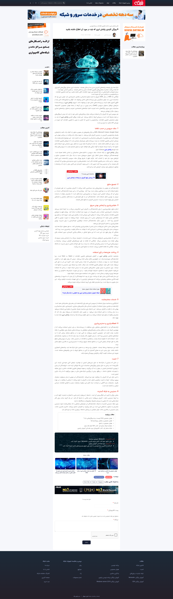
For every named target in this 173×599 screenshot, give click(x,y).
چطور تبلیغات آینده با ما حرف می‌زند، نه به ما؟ (36, 199)
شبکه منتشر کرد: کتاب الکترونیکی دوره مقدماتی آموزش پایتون (94, 428)
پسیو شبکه (45, 240)
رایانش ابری (107, 149)
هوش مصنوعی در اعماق (105, 423)
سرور (76, 596)
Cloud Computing (99, 477)
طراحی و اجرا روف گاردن (41, 231)
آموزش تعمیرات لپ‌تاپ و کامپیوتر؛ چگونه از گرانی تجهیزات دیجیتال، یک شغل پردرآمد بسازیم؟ (36, 181)
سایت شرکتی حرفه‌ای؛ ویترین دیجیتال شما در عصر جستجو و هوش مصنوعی (36, 162)
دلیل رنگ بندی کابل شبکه (36, 190)
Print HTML (87, 482)
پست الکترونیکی (112, 510)
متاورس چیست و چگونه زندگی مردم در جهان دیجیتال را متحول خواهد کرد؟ (36, 118)
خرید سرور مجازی (43, 238)
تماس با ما (89, 3)
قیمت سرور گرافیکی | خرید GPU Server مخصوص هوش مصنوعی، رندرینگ (36, 153)
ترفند (108, 3)
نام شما (115, 503)
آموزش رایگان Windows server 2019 (108, 581)
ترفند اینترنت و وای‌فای (137, 573)
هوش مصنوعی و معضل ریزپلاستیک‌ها (101, 421)
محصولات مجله (99, 3)
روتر (80, 565)
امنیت (142, 569)
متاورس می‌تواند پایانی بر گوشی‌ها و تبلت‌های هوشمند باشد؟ (36, 73)
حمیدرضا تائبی (107, 35)
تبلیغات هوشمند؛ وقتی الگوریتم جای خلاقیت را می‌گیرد (36, 217)
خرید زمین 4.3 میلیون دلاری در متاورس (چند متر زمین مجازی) (36, 108)
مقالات (114, 3)
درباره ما (47, 565)
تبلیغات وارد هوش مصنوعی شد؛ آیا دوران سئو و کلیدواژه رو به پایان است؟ (36, 144)
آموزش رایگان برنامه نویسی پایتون (109, 577)
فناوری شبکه (97, 35)
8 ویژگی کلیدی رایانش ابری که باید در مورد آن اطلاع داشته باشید (92, 29)
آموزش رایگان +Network (136, 577)
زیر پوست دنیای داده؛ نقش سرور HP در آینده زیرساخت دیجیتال (37, 208)
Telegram (100, 482)
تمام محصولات (77, 577)
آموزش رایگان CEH (138, 581)
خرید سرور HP (44, 233)
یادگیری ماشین (114, 573)
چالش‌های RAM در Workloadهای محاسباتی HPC (36, 172)
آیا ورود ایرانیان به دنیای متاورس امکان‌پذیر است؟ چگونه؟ (36, 100)
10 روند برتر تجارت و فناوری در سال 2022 (37, 82)
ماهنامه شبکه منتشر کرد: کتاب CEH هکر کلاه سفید (98, 426)
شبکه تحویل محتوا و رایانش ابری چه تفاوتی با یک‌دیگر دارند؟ (81, 293)
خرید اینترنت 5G (44, 235)
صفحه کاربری (46, 577)
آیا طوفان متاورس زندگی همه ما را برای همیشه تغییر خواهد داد (36, 91)
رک (81, 573)
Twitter (94, 482)
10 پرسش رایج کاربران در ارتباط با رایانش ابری (81, 178)
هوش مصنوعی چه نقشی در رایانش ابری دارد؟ (107, 472)
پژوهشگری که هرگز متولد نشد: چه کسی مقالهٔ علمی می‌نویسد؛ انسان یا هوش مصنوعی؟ (131, 53)
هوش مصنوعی (114, 569)
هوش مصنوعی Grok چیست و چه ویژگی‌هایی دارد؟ (98, 418)
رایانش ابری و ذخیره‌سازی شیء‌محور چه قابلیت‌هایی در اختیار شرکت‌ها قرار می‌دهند (65, 472)
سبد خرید (47, 581)
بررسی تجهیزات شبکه (124, 3)
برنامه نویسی (115, 565)
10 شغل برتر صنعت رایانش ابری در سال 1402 (86, 472)
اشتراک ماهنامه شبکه (43, 573)
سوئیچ (80, 569)
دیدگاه (115, 520)
